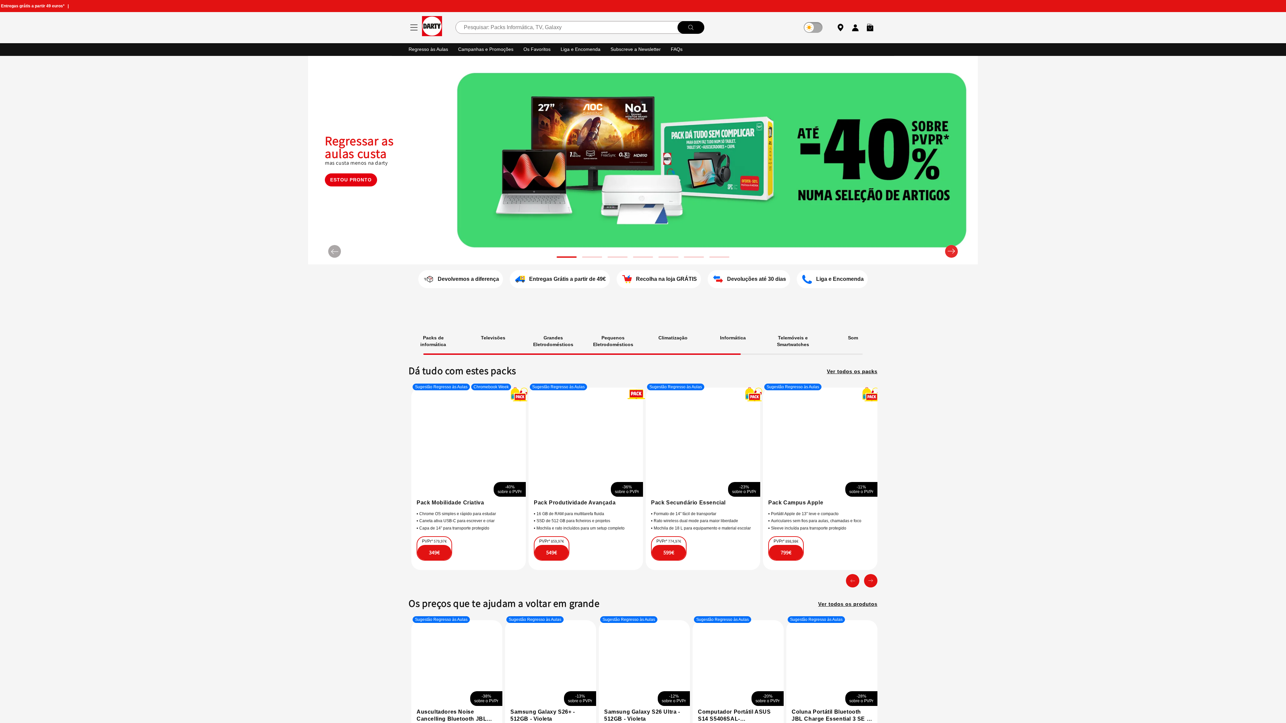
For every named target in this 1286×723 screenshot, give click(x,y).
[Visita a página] (454, 476)
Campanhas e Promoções (488, 49)
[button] (870, 27)
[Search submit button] (690, 27)
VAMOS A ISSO (454, 557)
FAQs (685, 49)
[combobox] (579, 27)
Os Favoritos (541, 49)
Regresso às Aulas (429, 49)
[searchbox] (579, 27)
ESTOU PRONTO (351, 189)
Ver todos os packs (850, 371)
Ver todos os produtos (845, 614)
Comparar (568, 560)
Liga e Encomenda (585, 49)
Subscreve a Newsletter (642, 49)
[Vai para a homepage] (432, 27)
